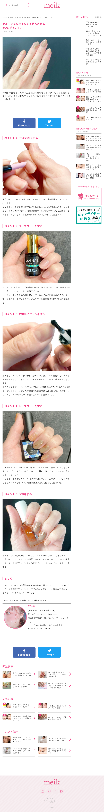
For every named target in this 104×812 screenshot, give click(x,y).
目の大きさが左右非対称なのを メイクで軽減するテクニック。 (22, 718)
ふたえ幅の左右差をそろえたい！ (93, 118)
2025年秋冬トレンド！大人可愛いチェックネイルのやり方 (57, 674)
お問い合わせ (52, 798)
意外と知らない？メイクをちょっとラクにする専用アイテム (22, 739)
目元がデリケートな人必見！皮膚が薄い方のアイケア (57, 751)
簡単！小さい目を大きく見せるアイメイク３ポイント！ (22, 707)
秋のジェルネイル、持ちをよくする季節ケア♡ (22, 686)
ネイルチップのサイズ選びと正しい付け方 (57, 718)
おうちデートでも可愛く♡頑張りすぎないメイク (57, 739)
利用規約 (52, 802)
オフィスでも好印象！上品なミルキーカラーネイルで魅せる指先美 (57, 686)
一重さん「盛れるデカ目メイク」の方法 (57, 707)
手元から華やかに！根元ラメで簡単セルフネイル (22, 674)
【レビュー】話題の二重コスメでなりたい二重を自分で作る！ (22, 751)
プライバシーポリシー (52, 800)
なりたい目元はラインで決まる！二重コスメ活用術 (93, 176)
